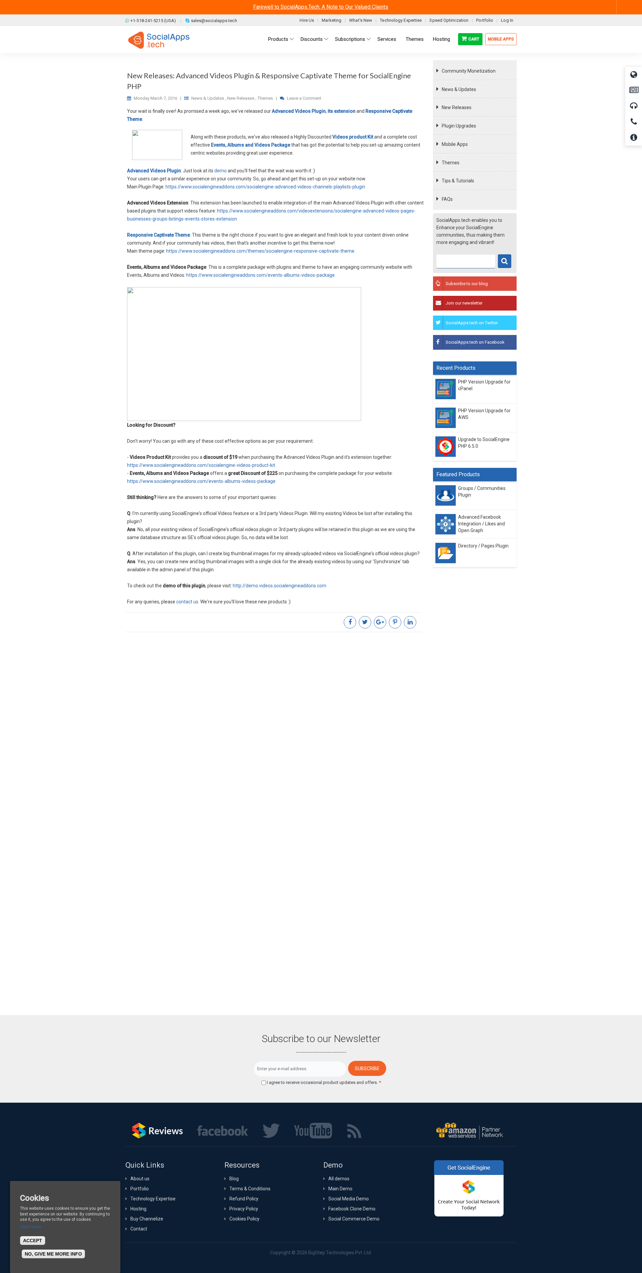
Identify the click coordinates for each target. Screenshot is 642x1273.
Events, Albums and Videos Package (250, 145)
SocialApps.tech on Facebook (475, 342)
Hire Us (307, 20)
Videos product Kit (352, 137)
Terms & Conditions (250, 1188)
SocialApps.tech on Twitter (472, 322)
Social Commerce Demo (354, 1218)
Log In (507, 20)
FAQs (447, 199)
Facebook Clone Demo (352, 1208)
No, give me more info (53, 1254)
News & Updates (459, 89)
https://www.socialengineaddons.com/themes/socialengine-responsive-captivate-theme (260, 251)
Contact (138, 1229)
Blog (234, 1178)
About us (139, 1178)
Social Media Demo (348, 1198)
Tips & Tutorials (458, 180)
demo (220, 170)
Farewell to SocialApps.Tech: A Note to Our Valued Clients (320, 7)
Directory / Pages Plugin (483, 545)
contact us (187, 601)
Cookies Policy (244, 1218)
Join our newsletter (464, 303)
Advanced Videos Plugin (299, 111)
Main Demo (340, 1188)
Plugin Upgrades (459, 126)
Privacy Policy (243, 1208)
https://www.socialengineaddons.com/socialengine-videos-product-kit (201, 465)
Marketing (331, 20)
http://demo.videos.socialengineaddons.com (279, 585)
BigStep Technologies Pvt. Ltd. (340, 1252)
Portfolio (484, 20)
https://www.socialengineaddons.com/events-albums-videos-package (260, 275)
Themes (450, 162)
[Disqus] (275, 726)
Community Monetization (469, 71)
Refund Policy (243, 1198)
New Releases (456, 107)
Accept (32, 1240)
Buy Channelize (146, 1218)
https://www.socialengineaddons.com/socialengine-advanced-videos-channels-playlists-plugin (265, 186)
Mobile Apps (501, 39)
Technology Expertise (401, 20)
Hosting (138, 1208)
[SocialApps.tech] (158, 40)
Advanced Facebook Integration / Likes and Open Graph (481, 523)
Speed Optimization (448, 20)
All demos (338, 1178)
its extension (341, 111)
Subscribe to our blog (467, 283)
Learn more (30, 1226)
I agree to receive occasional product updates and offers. (324, 1082)
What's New (360, 20)
